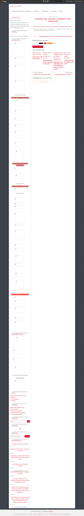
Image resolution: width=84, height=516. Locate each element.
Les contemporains (14, 399)
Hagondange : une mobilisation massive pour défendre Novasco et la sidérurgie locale (20, 457)
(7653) (17, 407)
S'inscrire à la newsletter (37, 46)
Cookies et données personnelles (55, 514)
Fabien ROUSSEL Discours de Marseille (22, 11)
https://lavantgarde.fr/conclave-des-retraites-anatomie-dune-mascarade (55, 36)
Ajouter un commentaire (43, 81)
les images (53, 11)
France (50, 16)
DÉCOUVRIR (36, 11)
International (45, 11)
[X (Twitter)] (45, 1)
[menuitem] (21, 11)
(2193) (14, 409)
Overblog (51, 511)
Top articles (30, 514)
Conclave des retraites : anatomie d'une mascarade (66, 26)
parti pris (55, 16)
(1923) (16, 410)
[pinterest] (48, 1)
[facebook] (43, 1)
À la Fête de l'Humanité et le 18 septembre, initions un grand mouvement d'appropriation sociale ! (20, 480)
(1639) (16, 414)
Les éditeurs (13, 400)
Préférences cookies (66, 514)
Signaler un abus (41, 514)
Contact (61, 11)
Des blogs (12, 397)
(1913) (17, 412)
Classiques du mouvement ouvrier (18, 395)
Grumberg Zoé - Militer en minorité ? (20, 444)
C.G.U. (47, 514)
